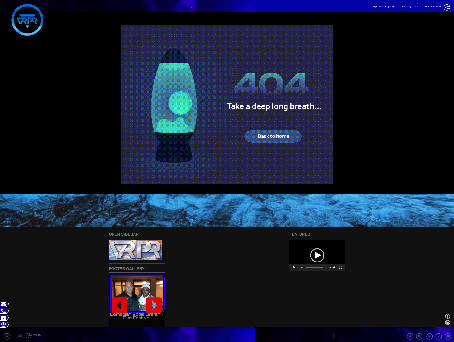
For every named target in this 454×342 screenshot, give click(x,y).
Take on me (33, 334)
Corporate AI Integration (383, 6)
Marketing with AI (410, 6)
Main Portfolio (432, 6)
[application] (317, 255)
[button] (119, 305)
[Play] (294, 267)
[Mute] (335, 267)
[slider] (314, 267)
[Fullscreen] (340, 267)
